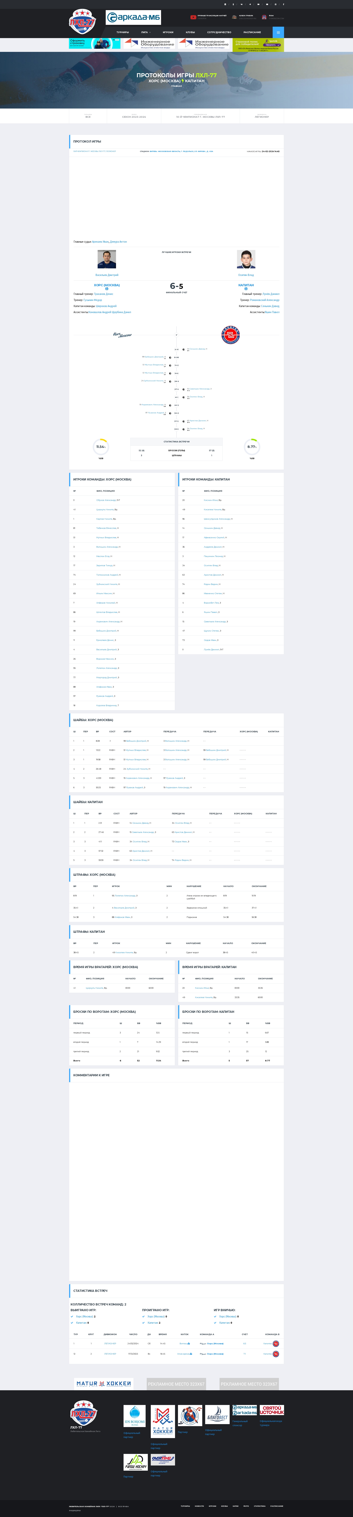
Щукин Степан (211, 630)
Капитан (194, 81)
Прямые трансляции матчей (212, 16)
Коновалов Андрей (99, 312)
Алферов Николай (105, 603)
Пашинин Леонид (213, 556)
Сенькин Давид (270, 306)
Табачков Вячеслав (106, 528)
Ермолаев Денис (105, 640)
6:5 (244, 1343)
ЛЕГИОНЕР (262, 115)
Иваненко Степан (213, 593)
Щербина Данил (121, 312)
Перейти (202, 18)
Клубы (190, 32)
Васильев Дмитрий (106, 275)
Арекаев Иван (100, 241)
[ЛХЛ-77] (258, 44)
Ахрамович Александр (152, 404)
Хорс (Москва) (165, 81)
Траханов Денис (103, 294)
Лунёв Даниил (271, 294)
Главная (176, 86)
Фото (246, 1506)
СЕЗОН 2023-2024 (134, 115)
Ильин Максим (104, 593)
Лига (144, 32)
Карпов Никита (104, 519)
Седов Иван (210, 640)
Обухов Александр (106, 500)
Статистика (259, 1506)
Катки (235, 1506)
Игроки (168, 32)
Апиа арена (183, 1354)
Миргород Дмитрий (106, 677)
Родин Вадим (211, 584)
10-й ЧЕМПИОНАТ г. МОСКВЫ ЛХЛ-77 (200, 115)
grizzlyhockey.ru (247, 18)
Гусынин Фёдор (92, 300)
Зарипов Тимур (104, 565)
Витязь (184, 1343)
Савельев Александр (199, 389)
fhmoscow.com (276, 18)
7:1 (245, 1354)
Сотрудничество (219, 32)
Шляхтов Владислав (106, 612)
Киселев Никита (212, 509)
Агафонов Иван (104, 687)
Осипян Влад (246, 275)
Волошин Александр (107, 547)
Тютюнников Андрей (107, 575)
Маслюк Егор (103, 556)
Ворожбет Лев (211, 603)
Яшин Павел (272, 312)
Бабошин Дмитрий (154, 357)
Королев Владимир (106, 705)
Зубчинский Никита (153, 380)
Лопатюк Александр (106, 668)
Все (88, 115)
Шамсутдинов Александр (217, 519)
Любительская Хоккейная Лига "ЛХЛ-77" (89, 1506)
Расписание (252, 32)
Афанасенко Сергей (214, 537)
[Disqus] (176, 1128)
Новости (199, 1506)
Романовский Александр (264, 300)
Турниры (123, 32)
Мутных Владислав (154, 364)
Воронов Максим (105, 659)
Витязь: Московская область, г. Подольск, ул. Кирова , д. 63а (181, 151)
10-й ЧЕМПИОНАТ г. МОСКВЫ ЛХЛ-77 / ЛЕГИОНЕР (95, 151)
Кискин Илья (211, 500)
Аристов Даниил (198, 420)
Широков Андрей (106, 306)
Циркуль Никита (105, 509)
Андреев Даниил (213, 547)
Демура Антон (118, 241)
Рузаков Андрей (156, 412)
